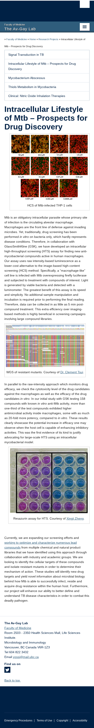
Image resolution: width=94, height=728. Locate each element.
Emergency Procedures (18, 720)
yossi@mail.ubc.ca (26, 657)
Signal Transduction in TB (26, 54)
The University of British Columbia (34, 9)
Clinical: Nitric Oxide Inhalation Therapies (36, 96)
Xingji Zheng (75, 518)
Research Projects (48, 39)
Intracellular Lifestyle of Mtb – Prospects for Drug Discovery (42, 66)
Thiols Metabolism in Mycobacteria (32, 87)
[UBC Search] (85, 5)
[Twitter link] (7, 671)
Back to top (12, 680)
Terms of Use (44, 720)
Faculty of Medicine (16, 39)
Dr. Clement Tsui (71, 372)
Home (33, 39)
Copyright (62, 720)
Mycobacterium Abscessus (26, 78)
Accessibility (80, 720)
